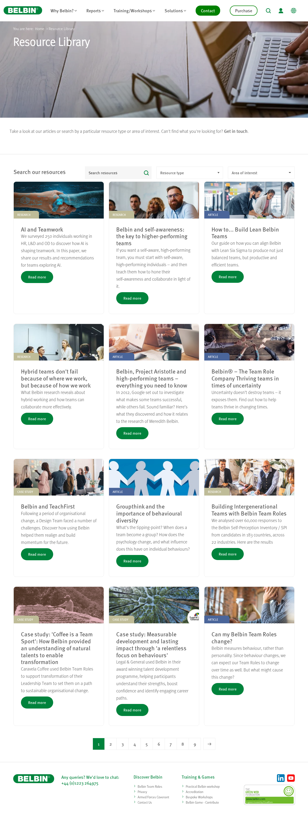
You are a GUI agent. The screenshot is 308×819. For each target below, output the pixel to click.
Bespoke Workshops (199, 797)
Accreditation (194, 791)
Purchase (243, 10)
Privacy (142, 791)
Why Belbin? (62, 10)
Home (39, 28)
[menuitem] (64, 10)
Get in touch (236, 131)
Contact (208, 10)
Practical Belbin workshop (203, 786)
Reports (93, 10)
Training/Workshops (133, 10)
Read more (37, 277)
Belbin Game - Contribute (202, 802)
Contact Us (145, 802)
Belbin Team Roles (150, 786)
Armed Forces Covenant (153, 797)
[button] (268, 10)
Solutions (174, 10)
